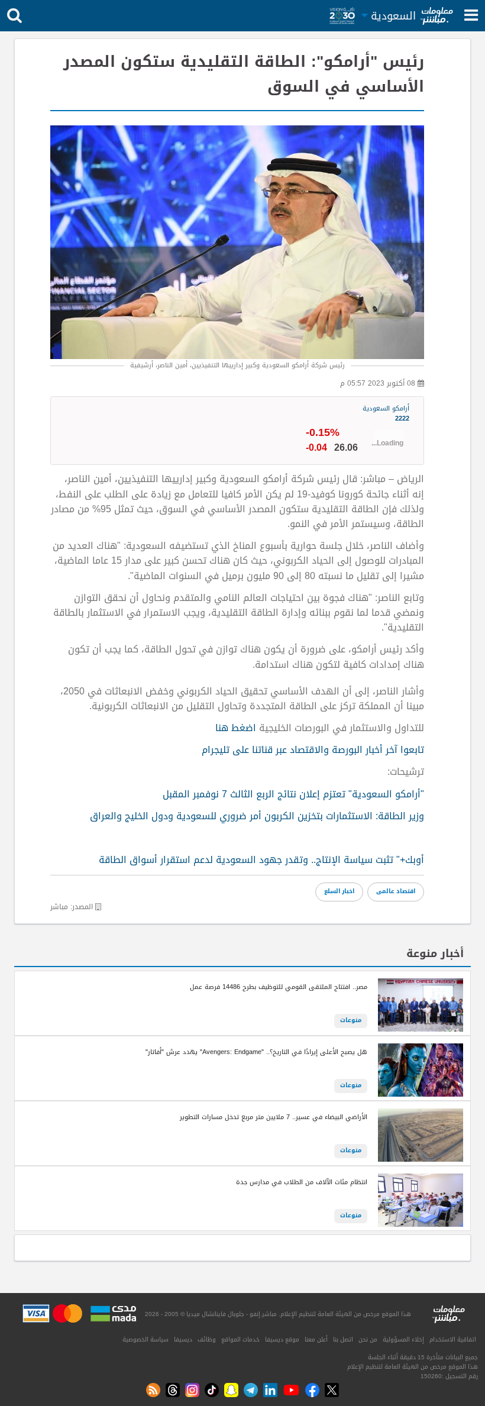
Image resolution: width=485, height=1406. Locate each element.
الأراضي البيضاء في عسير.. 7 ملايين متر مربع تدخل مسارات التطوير (273, 1117)
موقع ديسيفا (282, 1339)
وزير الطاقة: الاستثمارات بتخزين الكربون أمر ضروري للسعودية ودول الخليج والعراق (257, 816)
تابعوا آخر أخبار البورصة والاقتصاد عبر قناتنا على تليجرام (313, 750)
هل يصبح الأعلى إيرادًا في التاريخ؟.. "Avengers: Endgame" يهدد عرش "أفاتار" (256, 1052)
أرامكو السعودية (386, 414)
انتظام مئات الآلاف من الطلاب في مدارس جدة (301, 1182)
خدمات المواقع (240, 1339)
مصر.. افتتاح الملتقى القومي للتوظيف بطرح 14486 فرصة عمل (278, 987)
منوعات (350, 1020)
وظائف (207, 1339)
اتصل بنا (343, 1339)
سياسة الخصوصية (145, 1339)
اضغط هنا (237, 728)
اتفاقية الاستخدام (452, 1339)
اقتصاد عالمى (395, 891)
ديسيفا (183, 1339)
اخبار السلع (339, 891)
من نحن (367, 1339)
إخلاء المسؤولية (403, 1339)
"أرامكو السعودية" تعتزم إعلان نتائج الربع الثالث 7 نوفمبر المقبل (293, 794)
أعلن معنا (316, 1339)
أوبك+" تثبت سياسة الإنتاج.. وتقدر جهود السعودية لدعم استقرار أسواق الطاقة (261, 860)
